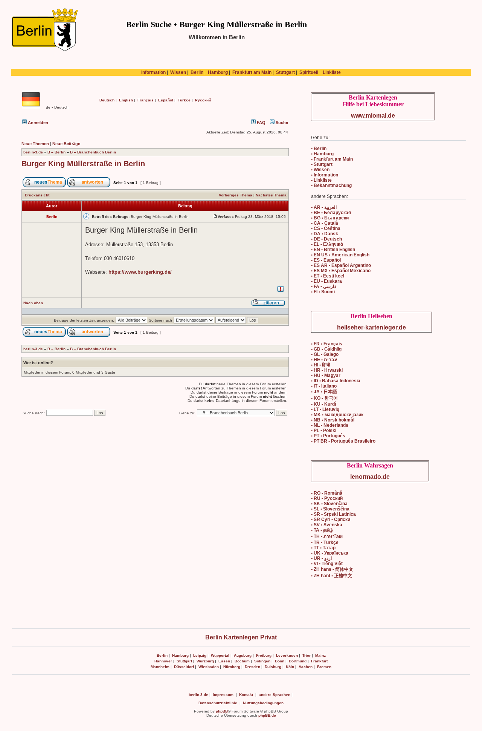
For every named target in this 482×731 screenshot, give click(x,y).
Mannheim (160, 667)
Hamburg (218, 72)
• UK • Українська (329, 553)
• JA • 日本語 (324, 391)
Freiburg (264, 655)
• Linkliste (321, 180)
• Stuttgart (322, 164)
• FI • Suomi (323, 291)
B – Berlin (56, 152)
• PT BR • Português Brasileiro (343, 441)
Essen (224, 661)
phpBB (222, 711)
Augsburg (243, 655)
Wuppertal (220, 655)
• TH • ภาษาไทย (327, 536)
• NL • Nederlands (329, 425)
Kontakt (246, 695)
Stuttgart (285, 72)
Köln (290, 667)
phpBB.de (267, 715)
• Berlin (318, 148)
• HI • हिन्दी (320, 365)
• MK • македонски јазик (337, 414)
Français (145, 100)
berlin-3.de (33, 152)
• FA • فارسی (324, 286)
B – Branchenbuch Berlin (93, 152)
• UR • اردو (321, 558)
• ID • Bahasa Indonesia (335, 380)
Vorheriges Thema (235, 195)
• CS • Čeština (325, 228)
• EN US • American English (340, 254)
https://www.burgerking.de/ (140, 272)
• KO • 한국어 (324, 398)
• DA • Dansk (324, 233)
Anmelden (37, 122)
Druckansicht (37, 195)
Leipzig (199, 655)
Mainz (320, 655)
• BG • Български (330, 218)
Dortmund (298, 661)
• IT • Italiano (324, 386)
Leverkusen (287, 655)
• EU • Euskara (326, 281)
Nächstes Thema (271, 195)
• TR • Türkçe (325, 542)
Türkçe (184, 100)
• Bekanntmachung (331, 185)
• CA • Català (324, 223)
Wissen (178, 72)
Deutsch (106, 100)
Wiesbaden (208, 667)
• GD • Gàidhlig (326, 349)
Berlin (197, 72)
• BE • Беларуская (331, 212)
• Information (324, 175)
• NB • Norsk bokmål (332, 420)
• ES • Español (326, 260)
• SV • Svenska (326, 524)
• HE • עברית (324, 359)
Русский (203, 100)
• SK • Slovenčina (329, 503)
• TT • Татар (323, 547)
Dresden (252, 667)
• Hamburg (322, 153)
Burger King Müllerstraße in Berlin (83, 163)
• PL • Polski (323, 430)
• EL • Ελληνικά (327, 244)
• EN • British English (333, 249)
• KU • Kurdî (323, 404)
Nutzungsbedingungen (263, 703)
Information (153, 72)
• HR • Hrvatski (327, 370)
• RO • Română (326, 493)
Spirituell (308, 72)
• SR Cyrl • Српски (330, 519)
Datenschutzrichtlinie (217, 703)
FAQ (260, 122)
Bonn (279, 661)
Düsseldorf (184, 667)
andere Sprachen (274, 695)
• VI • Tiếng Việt (327, 563)
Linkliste (332, 72)
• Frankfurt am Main (332, 159)
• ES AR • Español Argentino (341, 265)
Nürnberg (231, 667)
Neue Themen (35, 143)
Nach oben (33, 303)
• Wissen (320, 169)
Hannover (163, 661)
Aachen (306, 667)
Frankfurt (319, 661)
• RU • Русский (327, 498)
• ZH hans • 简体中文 (332, 569)
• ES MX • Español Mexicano (341, 270)
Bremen (324, 667)
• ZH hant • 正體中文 (331, 575)
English (126, 100)
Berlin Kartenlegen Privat (241, 637)
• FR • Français (326, 343)
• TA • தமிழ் (322, 530)
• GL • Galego (325, 354)
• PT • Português (328, 435)
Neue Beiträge (66, 143)
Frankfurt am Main (252, 72)
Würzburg (205, 661)
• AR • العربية (324, 207)
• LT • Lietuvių (325, 409)
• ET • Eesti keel (327, 276)
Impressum (223, 695)
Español (165, 100)
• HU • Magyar (325, 375)
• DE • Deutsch (326, 239)
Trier (306, 655)
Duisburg (273, 667)
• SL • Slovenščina (330, 509)
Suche (281, 122)
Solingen (262, 661)
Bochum (242, 661)
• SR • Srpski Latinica (333, 514)
